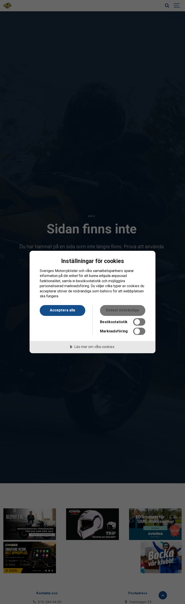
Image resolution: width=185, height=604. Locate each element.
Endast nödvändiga (122, 310)
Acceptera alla (62, 310)
